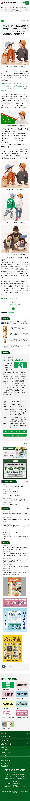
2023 (17, 7)
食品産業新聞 (6, 689)
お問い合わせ (5, 747)
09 (20, 7)
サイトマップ (5, 763)
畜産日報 (19, 689)
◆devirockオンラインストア (9, 298)
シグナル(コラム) (6, 737)
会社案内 (3, 758)
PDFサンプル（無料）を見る (15, 435)
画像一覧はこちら (15, 305)
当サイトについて (6, 760)
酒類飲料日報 (20, 698)
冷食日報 (19, 708)
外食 (13, 7)
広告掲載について (6, 752)
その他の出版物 (7, 728)
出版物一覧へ (7, 452)
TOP (2, 7)
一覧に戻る (25, 444)
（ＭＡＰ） (20, 776)
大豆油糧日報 (6, 708)
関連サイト (4, 755)
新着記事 (3, 733)
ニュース (7, 7)
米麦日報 (5, 698)
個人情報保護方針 (6, 766)
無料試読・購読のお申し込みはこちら (15, 431)
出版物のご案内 (5, 740)
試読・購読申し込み (6, 744)
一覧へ (27, 481)
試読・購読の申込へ (9, 455)
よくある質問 (5, 750)
